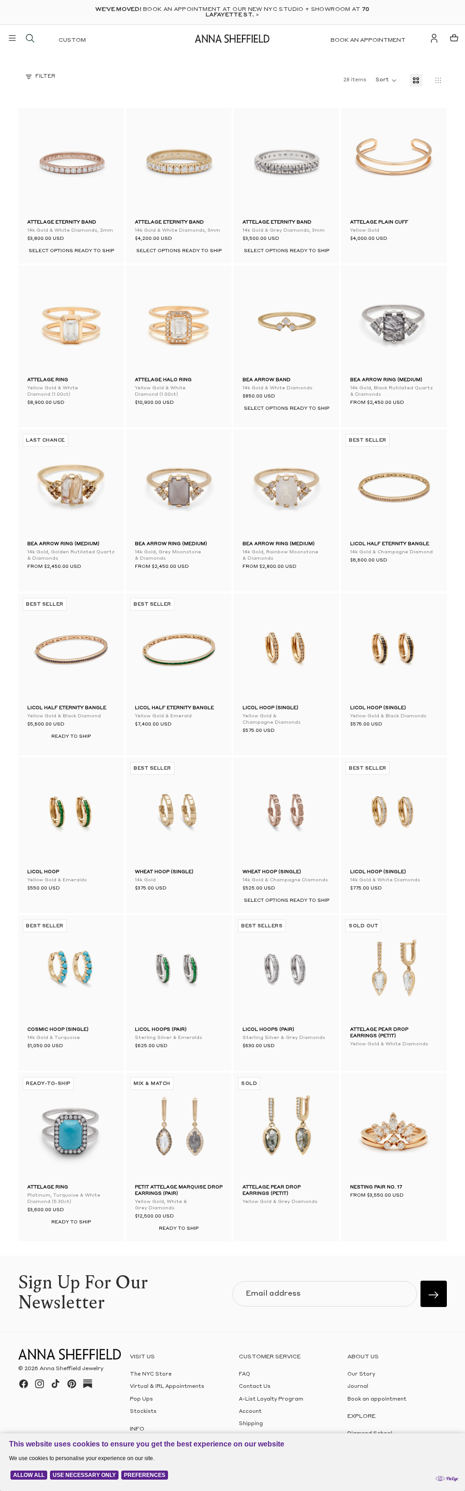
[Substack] (87, 1383)
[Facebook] (23, 1383)
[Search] (30, 38)
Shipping (251, 1423)
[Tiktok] (55, 1383)
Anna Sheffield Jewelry (72, 1369)
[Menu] (12, 38)
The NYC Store (151, 1374)
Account (250, 1411)
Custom (72, 40)
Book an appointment (368, 40)
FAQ (244, 1374)
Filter (45, 76)
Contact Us (255, 1386)
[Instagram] (39, 1383)
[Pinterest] (71, 1383)
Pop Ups (141, 1399)
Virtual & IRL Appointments (167, 1386)
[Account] (434, 38)
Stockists (143, 1411)
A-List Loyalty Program (271, 1399)
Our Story (361, 1374)
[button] (37, 163)
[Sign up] (433, 1294)
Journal (357, 1386)
